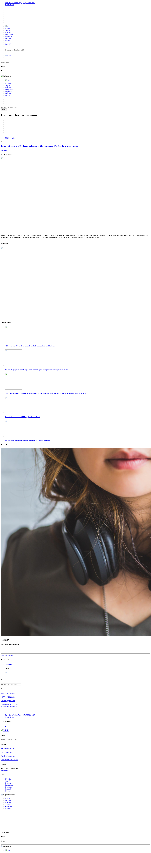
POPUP (8, 44)
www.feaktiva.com (7, 748)
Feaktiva (4, 150)
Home (7, 798)
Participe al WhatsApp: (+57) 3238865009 (20, 3)
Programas (9, 34)
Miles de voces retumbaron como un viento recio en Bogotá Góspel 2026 (27, 440)
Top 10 (7, 30)
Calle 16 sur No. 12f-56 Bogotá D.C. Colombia (9, 705)
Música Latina (10, 138)
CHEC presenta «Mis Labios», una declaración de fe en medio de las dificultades (30, 346)
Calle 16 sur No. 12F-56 (9, 760)
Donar (7, 40)
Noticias (8, 28)
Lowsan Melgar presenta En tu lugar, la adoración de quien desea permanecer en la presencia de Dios (36, 370)
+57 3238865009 (7, 752)
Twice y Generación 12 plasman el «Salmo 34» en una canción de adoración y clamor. (39, 146)
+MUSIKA (8, 664)
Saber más (4, 770)
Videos (7, 804)
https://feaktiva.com (7, 693)
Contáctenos (9, 5)
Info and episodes (7, 655)
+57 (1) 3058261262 (8, 697)
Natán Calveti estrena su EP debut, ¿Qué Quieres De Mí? (22, 417)
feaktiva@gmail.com (8, 701)
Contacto (8, 806)
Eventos (8, 32)
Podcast (8, 38)
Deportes (8, 36)
